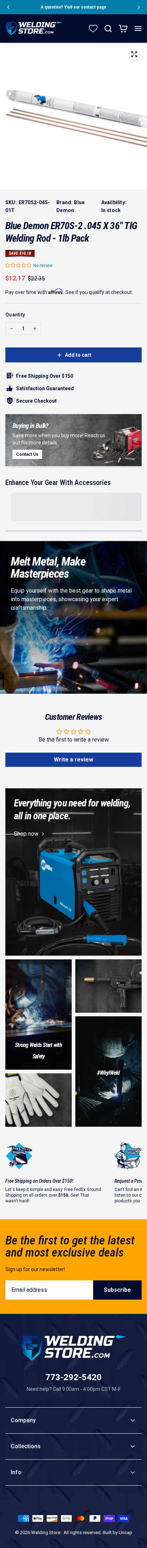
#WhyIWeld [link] (108, 1072)
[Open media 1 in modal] (134, 55)
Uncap (125, 1532)
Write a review (73, 759)
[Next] (139, 7)
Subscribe (117, 1289)
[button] (18, 265)
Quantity (15, 315)
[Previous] (7, 7)
